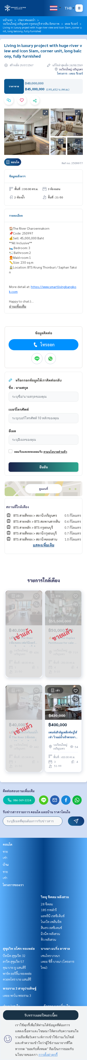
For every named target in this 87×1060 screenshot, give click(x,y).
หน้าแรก (8, 20)
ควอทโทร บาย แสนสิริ (17, 979)
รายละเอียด (16, 215)
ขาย (5, 851)
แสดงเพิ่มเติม (43, 545)
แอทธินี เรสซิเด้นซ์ (52, 916)
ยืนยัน (43, 467)
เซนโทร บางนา (50, 956)
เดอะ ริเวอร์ (71, 23)
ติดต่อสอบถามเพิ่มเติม (19, 791)
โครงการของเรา (13, 885)
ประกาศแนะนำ (26, 20)
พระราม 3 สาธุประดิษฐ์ (19, 988)
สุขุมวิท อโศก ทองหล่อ (19, 948)
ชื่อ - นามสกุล (18, 387)
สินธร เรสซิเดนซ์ (51, 928)
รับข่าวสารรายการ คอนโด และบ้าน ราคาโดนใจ (36, 812)
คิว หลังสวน (48, 939)
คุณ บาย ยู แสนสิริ (14, 967)
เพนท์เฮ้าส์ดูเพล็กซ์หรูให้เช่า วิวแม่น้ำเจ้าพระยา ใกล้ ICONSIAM (62, 734)
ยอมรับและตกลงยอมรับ (28, 451)
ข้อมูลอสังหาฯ (17, 176)
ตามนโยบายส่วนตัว (55, 451)
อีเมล (12, 431)
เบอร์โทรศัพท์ (19, 409)
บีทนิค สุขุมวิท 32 (14, 956)
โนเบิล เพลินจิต (51, 921)
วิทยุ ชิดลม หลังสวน (55, 897)
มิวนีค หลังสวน (50, 934)
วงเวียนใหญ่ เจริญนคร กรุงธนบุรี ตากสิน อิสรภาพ (31, 23)
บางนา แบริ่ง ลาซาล (55, 948)
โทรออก (47, 344)
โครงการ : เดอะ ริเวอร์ (70, 73)
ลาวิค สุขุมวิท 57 (13, 961)
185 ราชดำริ (49, 910)
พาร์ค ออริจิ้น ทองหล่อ (17, 973)
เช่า (5, 857)
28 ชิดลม (47, 904)
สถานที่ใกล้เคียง (17, 507)
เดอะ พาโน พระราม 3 (17, 995)
